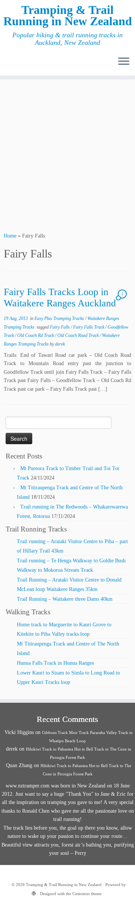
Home (10, 236)
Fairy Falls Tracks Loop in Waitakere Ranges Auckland (60, 297)
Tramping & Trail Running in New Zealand (67, 15)
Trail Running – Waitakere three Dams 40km (64, 599)
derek (60, 344)
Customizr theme (87, 893)
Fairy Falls (60, 327)
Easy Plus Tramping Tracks (59, 318)
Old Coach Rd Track (36, 335)
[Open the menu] (123, 62)
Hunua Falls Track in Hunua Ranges (55, 663)
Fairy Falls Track (89, 327)
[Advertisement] (67, 154)
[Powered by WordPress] (33, 892)
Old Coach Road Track (78, 335)
